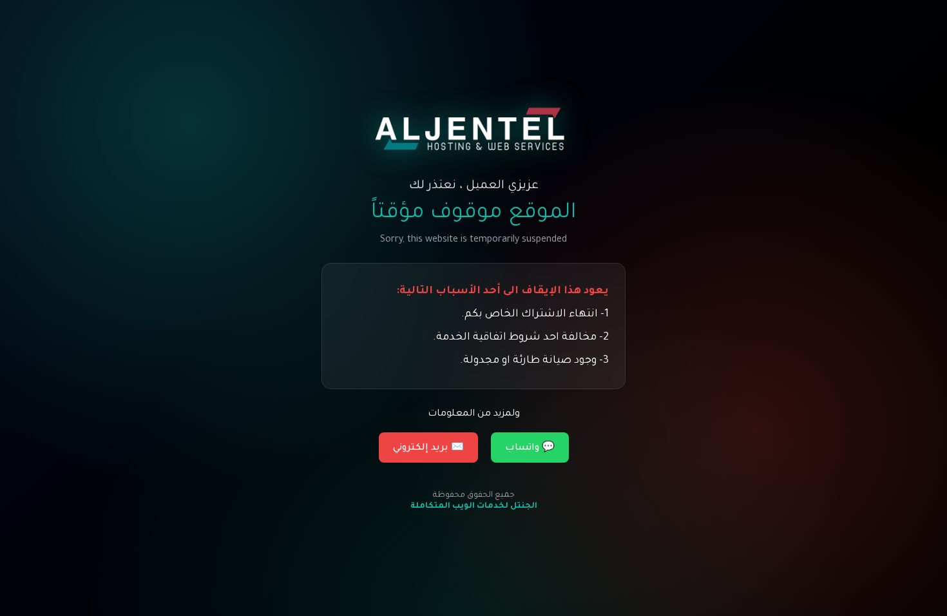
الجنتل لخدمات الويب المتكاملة (473, 506)
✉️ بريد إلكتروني (428, 448)
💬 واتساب (530, 448)
